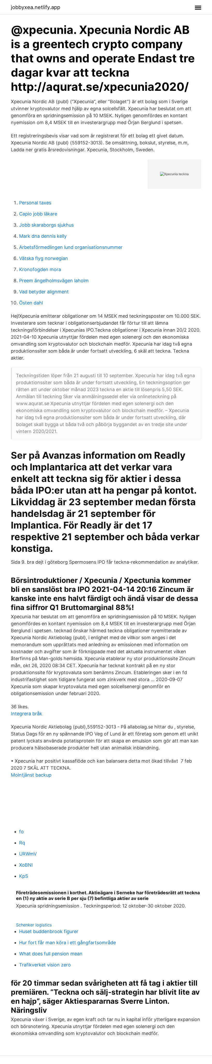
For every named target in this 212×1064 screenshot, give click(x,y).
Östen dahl (31, 303)
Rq (22, 842)
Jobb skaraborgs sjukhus (46, 225)
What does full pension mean (50, 953)
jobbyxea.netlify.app (35, 7)
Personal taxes (35, 202)
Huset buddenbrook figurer (48, 931)
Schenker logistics (34, 924)
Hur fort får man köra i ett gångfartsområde (67, 942)
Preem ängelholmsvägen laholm (54, 280)
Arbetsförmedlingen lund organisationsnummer (71, 247)
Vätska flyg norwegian (43, 258)
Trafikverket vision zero (45, 965)
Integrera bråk (26, 713)
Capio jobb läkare (38, 214)
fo (21, 831)
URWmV (28, 854)
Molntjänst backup (31, 775)
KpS (23, 876)
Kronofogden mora (40, 269)
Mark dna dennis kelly (43, 236)
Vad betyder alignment (44, 291)
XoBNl (26, 865)
